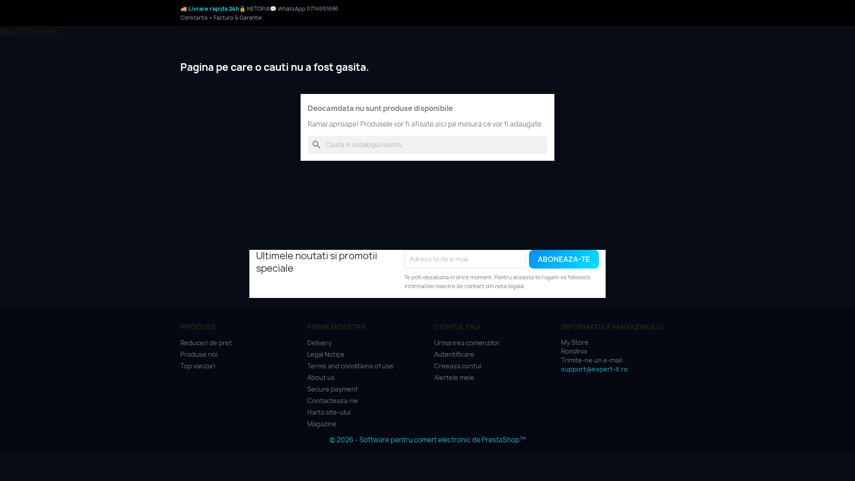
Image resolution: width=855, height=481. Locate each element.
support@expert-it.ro (594, 369)
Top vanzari (197, 366)
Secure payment (332, 389)
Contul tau (457, 327)
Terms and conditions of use (350, 366)
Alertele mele (454, 377)
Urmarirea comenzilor (467, 342)
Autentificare (454, 354)
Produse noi (198, 354)
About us (321, 377)
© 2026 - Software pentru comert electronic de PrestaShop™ (428, 439)
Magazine (322, 424)
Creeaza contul (457, 366)
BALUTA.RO (29, 32)
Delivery (319, 342)
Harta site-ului (328, 412)
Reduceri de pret (206, 342)
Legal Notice (326, 354)
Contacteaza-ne (332, 400)
